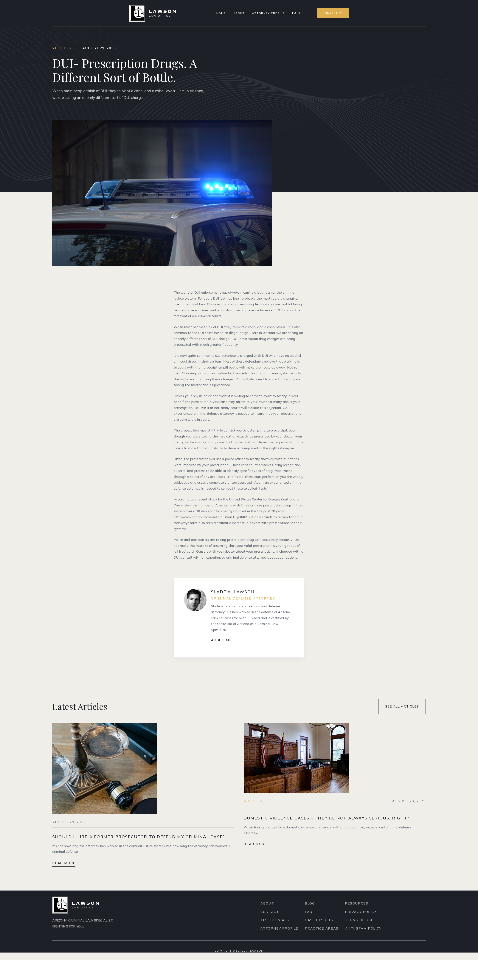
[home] (152, 13)
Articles (253, 801)
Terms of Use (359, 920)
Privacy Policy (361, 912)
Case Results (319, 920)
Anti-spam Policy (363, 928)
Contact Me (333, 13)
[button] (299, 13)
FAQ (308, 912)
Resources (356, 903)
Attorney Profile (268, 13)
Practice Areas (321, 928)
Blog (310, 903)
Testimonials (274, 920)
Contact (269, 912)
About (239, 13)
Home (221, 13)
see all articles (402, 706)
